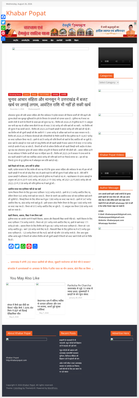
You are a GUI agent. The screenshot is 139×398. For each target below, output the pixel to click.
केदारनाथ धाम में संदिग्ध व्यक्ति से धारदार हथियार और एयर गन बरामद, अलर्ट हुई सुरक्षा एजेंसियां (50, 305)
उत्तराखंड (36, 40)
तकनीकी (59, 40)
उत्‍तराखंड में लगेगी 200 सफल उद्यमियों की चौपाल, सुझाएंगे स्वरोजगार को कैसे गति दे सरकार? (49, 262)
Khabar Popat (26, 13)
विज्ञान (76, 40)
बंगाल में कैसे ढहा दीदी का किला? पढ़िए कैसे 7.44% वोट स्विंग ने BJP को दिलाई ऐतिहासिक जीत (20, 309)
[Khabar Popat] (9, 40)
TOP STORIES (44, 94)
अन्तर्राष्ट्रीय (25, 40)
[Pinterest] (3, 33)
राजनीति (68, 40)
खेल (52, 40)
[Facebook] (3, 17)
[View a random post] (88, 40)
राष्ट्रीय (15, 40)
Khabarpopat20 (34, 109)
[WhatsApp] (3, 28)
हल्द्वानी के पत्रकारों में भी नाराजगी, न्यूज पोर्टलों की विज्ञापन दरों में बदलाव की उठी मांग (70, 343)
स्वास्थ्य (44, 40)
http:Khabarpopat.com (16, 360)
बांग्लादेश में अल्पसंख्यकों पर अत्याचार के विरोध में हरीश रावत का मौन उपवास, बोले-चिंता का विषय (51, 268)
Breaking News (15, 94)
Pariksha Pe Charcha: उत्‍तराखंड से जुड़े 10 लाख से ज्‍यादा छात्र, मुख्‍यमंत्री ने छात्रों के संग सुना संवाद (80, 290)
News (34, 94)
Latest (26, 94)
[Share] (3, 38)
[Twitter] (3, 22)
